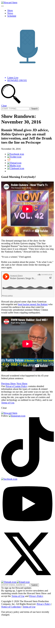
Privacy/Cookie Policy (16, 386)
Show (10, 10)
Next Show (22, 383)
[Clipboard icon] (15, 168)
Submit (34, 585)
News (10, 13)
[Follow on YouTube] (27, 526)
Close (4, 105)
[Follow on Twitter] (27, 579)
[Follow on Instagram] (17, 416)
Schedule (11, 16)
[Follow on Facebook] (9, 479)
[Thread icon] (14, 163)
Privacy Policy (36, 596)
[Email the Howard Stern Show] (23, 582)
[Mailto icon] (14, 165)
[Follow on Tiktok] (27, 476)
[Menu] (2, 6)
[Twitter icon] (14, 156)
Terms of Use (7, 402)
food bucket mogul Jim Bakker (33, 304)
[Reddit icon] (8, 160)
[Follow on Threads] (9, 582)
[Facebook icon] (15, 154)
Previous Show (8, 383)
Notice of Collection (11, 606)
